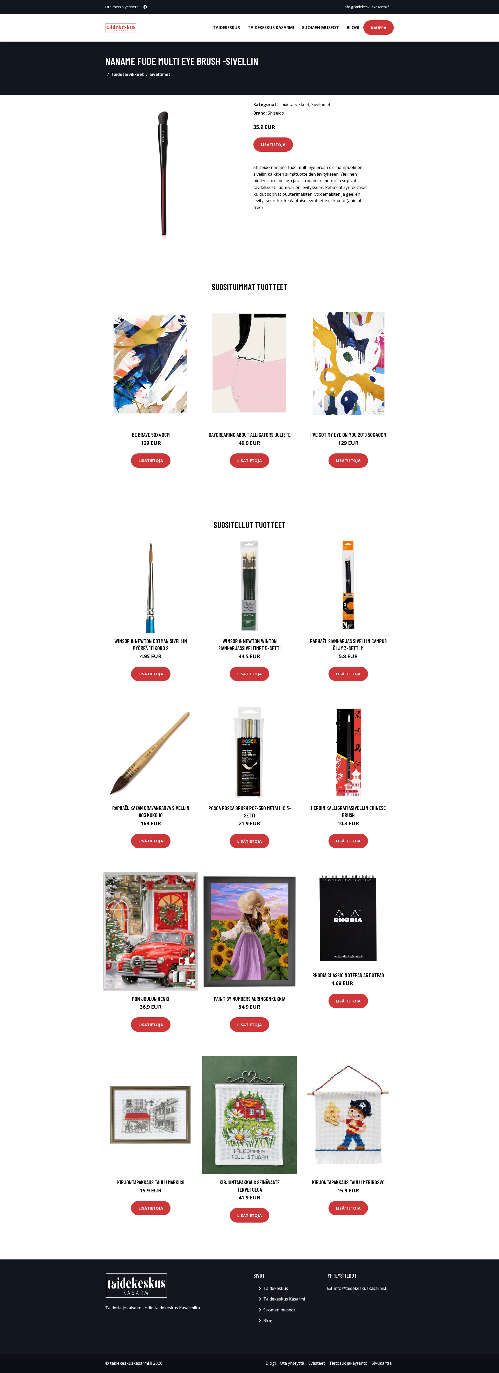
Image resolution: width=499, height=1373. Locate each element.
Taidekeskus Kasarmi (271, 27)
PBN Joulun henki (150, 998)
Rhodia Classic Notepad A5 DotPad (348, 975)
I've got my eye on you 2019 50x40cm (348, 434)
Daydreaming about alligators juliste (250, 434)
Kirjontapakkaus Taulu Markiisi (151, 1182)
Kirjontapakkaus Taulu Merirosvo (348, 1182)
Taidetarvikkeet (127, 74)
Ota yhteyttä (292, 1363)
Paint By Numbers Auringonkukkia (249, 998)
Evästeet (316, 1363)
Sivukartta (382, 1363)
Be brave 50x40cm (151, 434)
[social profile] (145, 7)
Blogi (353, 27)
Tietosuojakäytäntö (348, 1363)
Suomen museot (320, 27)
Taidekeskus (226, 27)
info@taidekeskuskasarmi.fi (367, 6)
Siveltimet (160, 74)
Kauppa (378, 27)
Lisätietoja (273, 144)
